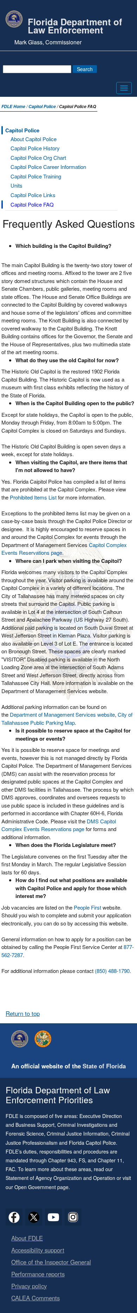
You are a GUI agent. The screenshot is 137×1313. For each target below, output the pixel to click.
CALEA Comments (35, 1298)
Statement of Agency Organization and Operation (60, 1177)
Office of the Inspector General (51, 1262)
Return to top (23, 1013)
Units (16, 185)
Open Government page (41, 1187)
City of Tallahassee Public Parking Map (66, 718)
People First (87, 907)
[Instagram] (73, 1217)
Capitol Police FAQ (32, 204)
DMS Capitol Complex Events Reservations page (58, 825)
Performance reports (38, 1274)
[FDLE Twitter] (33, 1217)
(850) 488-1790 (112, 970)
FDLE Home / (14, 106)
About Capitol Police (34, 139)
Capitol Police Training (36, 176)
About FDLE (27, 1238)
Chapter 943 (62, 1160)
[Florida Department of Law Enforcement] (21, 1038)
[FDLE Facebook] (14, 1217)
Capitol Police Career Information (48, 166)
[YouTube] (53, 1217)
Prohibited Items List (33, 497)
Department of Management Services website (62, 714)
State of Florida (104, 1066)
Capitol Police (42, 106)
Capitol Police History (35, 148)
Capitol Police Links (33, 195)
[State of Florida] (44, 1038)
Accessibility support (37, 1250)
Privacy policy (29, 1286)
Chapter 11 (110, 1160)
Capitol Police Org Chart (38, 157)
